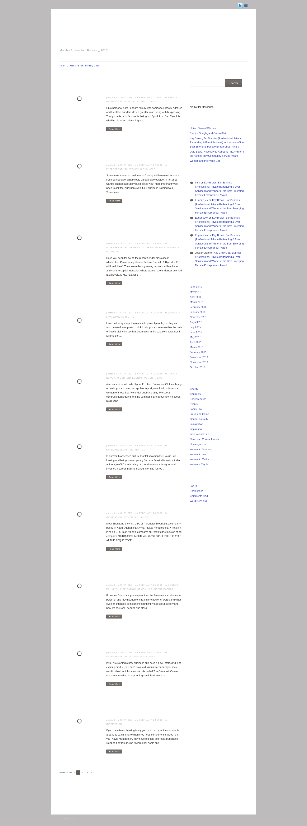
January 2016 (198, 312)
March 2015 (196, 347)
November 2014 (199, 362)
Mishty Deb (125, 97)
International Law (199, 434)
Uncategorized (198, 444)
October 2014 (197, 367)
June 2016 (196, 287)
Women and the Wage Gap (205, 160)
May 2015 (195, 337)
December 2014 (199, 357)
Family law (196, 409)
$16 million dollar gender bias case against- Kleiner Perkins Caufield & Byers (141, 227)
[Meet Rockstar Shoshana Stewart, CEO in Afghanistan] (80, 515)
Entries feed (196, 491)
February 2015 (198, 352)
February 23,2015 (151, 652)
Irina (197, 182)
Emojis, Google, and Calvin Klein (208, 133)
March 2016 (196, 302)
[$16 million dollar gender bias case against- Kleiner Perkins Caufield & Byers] (80, 238)
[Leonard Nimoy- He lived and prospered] (80, 99)
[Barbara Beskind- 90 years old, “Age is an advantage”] (80, 447)
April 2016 (196, 297)
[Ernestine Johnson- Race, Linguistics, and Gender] (80, 586)
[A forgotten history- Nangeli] (80, 321)
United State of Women (203, 128)
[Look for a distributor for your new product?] (80, 654)
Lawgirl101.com (68, 819)
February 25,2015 (151, 243)
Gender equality (199, 419)
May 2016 (195, 292)
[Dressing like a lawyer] (80, 382)
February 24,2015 (151, 445)
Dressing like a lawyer (127, 364)
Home (63, 66)
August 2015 (197, 322)
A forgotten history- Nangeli (133, 303)
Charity (194, 389)
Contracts (195, 394)
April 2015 (196, 342)
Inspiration (114, 102)
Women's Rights (123, 317)
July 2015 (195, 327)
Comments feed (199, 496)
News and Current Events (141, 102)
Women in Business (142, 169)
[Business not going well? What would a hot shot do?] (80, 167)
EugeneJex (201, 200)
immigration (196, 424)
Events (173, 97)
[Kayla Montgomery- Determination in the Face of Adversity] (80, 722)
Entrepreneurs (117, 169)
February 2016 (198, 307)
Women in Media (199, 459)
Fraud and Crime (199, 414)
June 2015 (196, 332)
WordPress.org (198, 501)
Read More (114, 129)
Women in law (153, 378)
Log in (193, 486)
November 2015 (199, 317)
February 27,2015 (151, 97)
